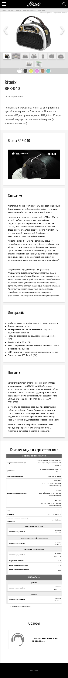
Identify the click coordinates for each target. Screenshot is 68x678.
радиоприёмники (29, 10)
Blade (4, 10)
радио (18, 10)
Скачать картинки (45, 12)
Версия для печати (59, 12)
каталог (11, 10)
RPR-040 (41, 10)
